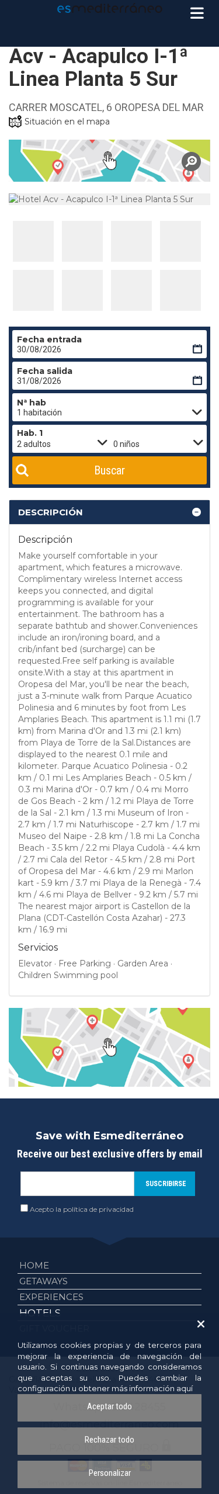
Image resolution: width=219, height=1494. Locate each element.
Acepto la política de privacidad (82, 1209)
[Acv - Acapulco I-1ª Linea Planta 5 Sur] (109, 161)
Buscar (109, 470)
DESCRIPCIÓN (50, 512)
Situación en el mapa (67, 121)
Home (34, 1265)
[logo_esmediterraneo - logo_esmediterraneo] (109, 8)
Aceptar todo (109, 1406)
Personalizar (110, 1473)
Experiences (51, 1296)
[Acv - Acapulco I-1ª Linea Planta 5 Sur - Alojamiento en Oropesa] (33, 241)
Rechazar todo (109, 1439)
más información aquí (152, 1388)
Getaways (43, 1281)
